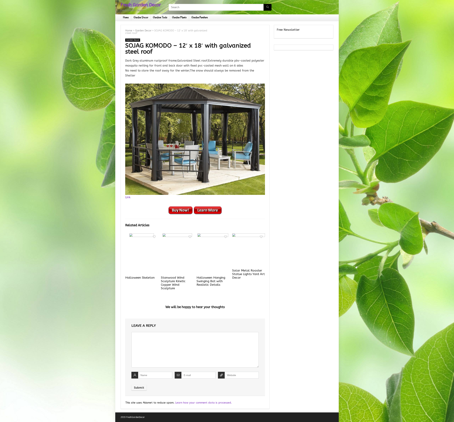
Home (126, 17)
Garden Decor (141, 17)
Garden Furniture (199, 17)
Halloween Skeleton (140, 277)
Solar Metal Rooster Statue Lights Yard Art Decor (248, 274)
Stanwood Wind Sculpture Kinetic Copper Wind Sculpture (173, 283)
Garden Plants (179, 17)
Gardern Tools (160, 17)
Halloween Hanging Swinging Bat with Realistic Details (210, 281)
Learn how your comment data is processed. (203, 402)
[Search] (268, 7)
